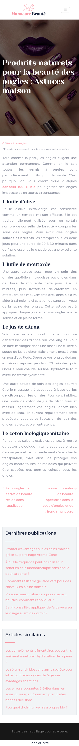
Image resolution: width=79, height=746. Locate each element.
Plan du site (39, 743)
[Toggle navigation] (65, 10)
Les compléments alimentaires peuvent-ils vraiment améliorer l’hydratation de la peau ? (38, 656)
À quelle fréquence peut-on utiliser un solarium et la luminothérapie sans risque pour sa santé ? (37, 568)
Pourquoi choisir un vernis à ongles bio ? (36, 707)
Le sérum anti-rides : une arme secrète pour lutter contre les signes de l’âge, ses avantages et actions (39, 675)
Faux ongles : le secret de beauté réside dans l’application (19, 497)
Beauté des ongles (16, 143)
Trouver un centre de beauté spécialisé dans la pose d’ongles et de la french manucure (58, 499)
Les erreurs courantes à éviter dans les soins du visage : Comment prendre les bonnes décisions (35, 694)
